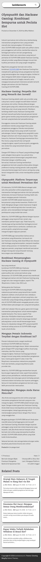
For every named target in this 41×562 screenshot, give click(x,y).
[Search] (35, 4)
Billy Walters (29, 31)
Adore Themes (12, 558)
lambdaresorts (19, 5)
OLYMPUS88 (14, 69)
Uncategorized (14, 447)
